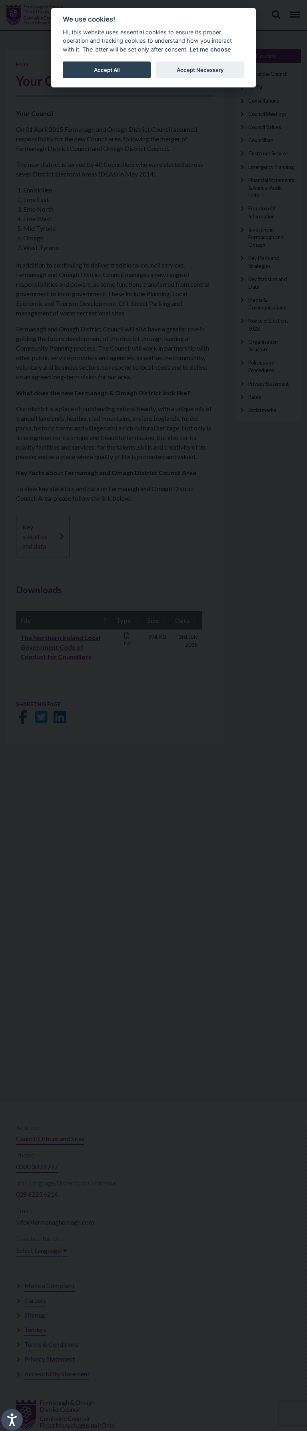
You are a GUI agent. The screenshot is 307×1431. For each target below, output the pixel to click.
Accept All (107, 70)
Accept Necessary (200, 70)
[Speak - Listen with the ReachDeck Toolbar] (12, 1420)
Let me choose (210, 49)
